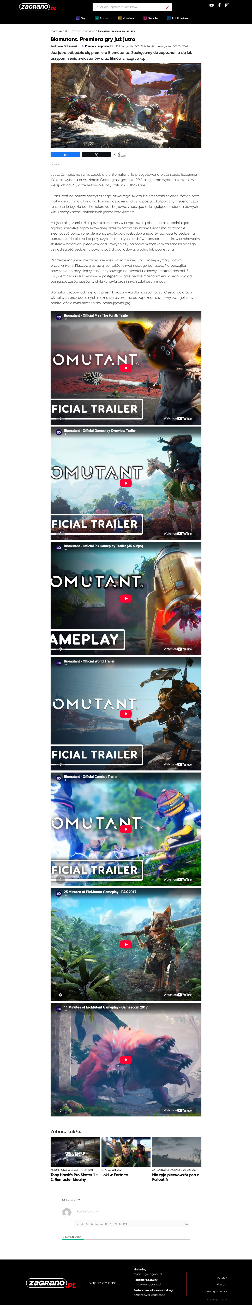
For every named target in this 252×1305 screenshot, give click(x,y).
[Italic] (82, 1224)
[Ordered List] (96, 1224)
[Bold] (77, 1224)
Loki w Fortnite (114, 1175)
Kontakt (222, 1284)
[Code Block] (111, 1224)
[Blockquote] (106, 1224)
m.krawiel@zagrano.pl (147, 1284)
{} (120, 1223)
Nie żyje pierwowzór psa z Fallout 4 (175, 1177)
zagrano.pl (56, 31)
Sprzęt (104, 18)
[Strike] (91, 1224)
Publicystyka (180, 18)
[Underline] (87, 1224)
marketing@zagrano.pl (148, 1274)
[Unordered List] (101, 1224)
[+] (125, 1223)
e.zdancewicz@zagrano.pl (150, 1294)
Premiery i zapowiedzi (83, 31)
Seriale (153, 18)
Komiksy (128, 18)
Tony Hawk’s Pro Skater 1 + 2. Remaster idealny (74, 1177)
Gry (83, 18)
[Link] (115, 1224)
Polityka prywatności (214, 1291)
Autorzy (222, 1277)
